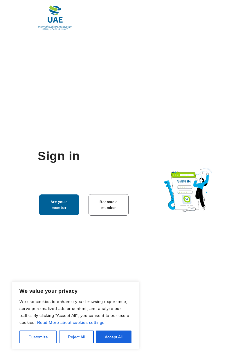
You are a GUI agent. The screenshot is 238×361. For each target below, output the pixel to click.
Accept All (113, 337)
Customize (38, 337)
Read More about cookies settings (70, 322)
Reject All (76, 337)
